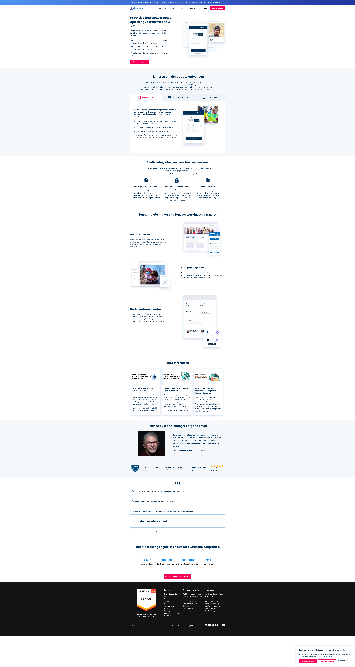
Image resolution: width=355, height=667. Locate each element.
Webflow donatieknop (180, 97)
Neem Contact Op (170, 594)
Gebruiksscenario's (191, 590)
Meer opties (342, 661)
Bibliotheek (168, 616)
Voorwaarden (169, 606)
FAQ (165, 604)
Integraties (209, 590)
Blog (165, 599)
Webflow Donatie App (212, 606)
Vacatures (167, 601)
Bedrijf (191, 8)
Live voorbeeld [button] (160, 62)
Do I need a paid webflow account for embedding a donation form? (159, 491)
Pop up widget (212, 97)
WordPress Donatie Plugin (214, 594)
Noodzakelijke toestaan (327, 661)
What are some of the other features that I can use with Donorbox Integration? (164, 511)
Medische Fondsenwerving (192, 596)
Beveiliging (168, 611)
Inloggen (203, 8)
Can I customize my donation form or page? (151, 521)
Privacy (166, 608)
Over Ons (167, 596)
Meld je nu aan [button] (217, 8)
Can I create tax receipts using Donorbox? (150, 531)
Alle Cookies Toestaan (307, 661)
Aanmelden (216, 2)
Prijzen (172, 8)
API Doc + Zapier (211, 611)
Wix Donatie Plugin (211, 601)
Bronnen (181, 8)
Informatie (168, 590)
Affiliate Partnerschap (172, 613)
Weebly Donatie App (212, 604)
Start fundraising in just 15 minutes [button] (177, 576)
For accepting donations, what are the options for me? (155, 501)
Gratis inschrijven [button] (139, 62)
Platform (162, 8)
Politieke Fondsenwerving (192, 594)
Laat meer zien (327, 657)
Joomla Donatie (210, 608)
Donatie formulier (148, 97)
